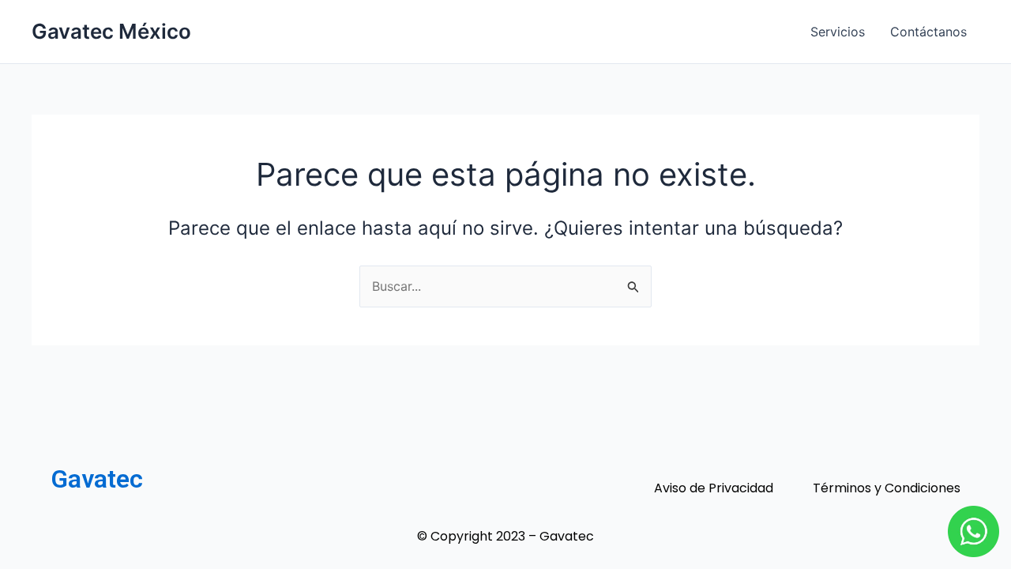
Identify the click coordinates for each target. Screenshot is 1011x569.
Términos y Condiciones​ (886, 488)
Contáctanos (928, 32)
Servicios (837, 32)
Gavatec (97, 479)
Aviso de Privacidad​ (713, 488)
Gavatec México (111, 31)
